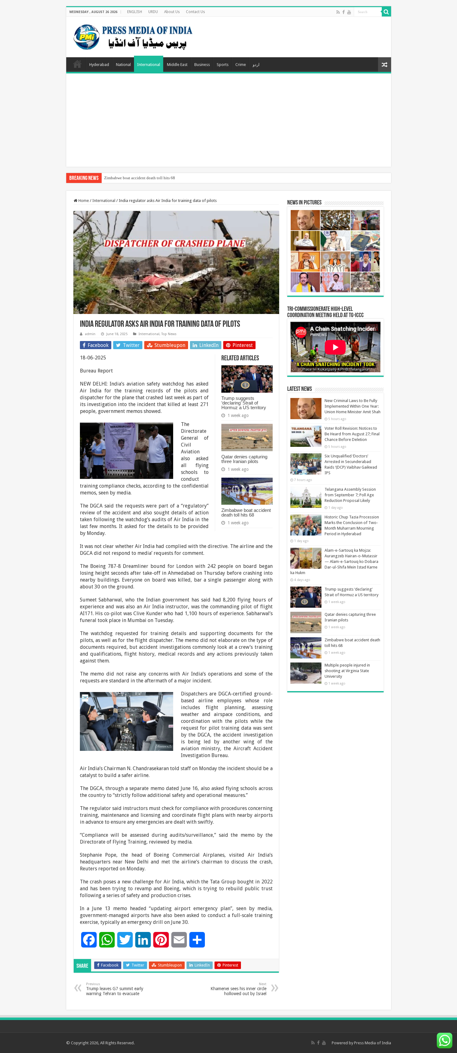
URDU (153, 12)
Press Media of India (372, 1043)
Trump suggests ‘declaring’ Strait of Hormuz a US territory (243, 402)
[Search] (386, 11)
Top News (169, 334)
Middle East (177, 64)
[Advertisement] (228, 120)
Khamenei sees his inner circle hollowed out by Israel (238, 989)
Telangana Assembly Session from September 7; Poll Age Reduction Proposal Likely (350, 495)
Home (77, 63)
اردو (256, 64)
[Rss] (338, 12)
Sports (222, 64)
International (148, 64)
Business (202, 64)
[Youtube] (349, 12)
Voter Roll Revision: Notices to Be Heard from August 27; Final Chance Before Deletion (352, 434)
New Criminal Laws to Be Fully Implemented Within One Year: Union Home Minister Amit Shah (353, 406)
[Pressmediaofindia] (133, 35)
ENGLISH (134, 12)
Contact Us (195, 12)
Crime (240, 64)
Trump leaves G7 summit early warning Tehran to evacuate (114, 989)
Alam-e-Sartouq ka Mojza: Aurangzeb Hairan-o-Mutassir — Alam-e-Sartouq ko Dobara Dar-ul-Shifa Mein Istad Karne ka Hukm (334, 561)
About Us (172, 12)
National (123, 64)
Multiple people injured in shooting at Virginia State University (347, 671)
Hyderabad (99, 64)
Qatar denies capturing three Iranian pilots (244, 459)
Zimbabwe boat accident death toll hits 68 (139, 178)
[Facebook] (343, 12)
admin (90, 334)
